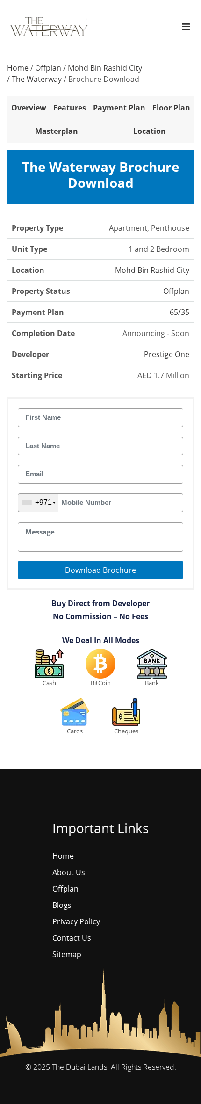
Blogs (62, 905)
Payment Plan (119, 107)
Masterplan (56, 131)
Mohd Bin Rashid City (105, 68)
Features (69, 107)
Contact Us (71, 938)
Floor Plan (171, 107)
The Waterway (37, 79)
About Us (68, 872)
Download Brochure (100, 570)
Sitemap (66, 954)
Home (18, 68)
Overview (28, 107)
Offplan (48, 68)
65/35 (179, 312)
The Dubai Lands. (80, 1067)
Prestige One (166, 354)
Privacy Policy (76, 921)
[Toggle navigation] (186, 26)
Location (149, 131)
